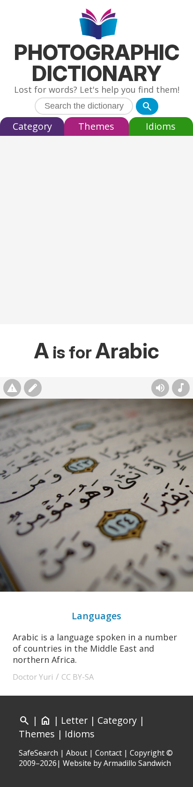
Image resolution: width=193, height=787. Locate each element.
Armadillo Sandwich (137, 763)
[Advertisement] (96, 232)
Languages (96, 615)
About (76, 753)
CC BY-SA (77, 677)
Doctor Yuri (33, 677)
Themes (96, 126)
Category (32, 126)
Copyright (147, 753)
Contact (108, 753)
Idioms (161, 126)
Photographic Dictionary (96, 62)
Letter (74, 720)
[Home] (96, 25)
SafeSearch (38, 753)
